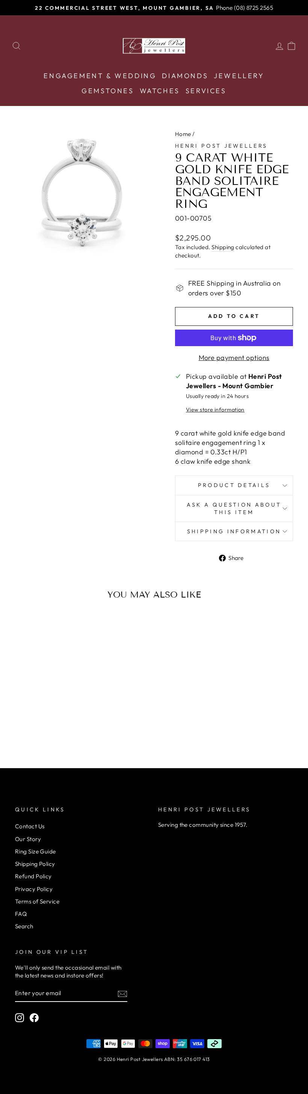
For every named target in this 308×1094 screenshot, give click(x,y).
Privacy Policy (34, 889)
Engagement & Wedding (100, 75)
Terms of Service (37, 901)
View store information (215, 409)
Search (24, 926)
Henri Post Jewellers (221, 145)
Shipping (222, 247)
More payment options (234, 357)
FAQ (21, 913)
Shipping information (234, 531)
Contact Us (30, 826)
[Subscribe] (122, 993)
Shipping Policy (35, 863)
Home (183, 134)
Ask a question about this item (234, 508)
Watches (160, 90)
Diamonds (185, 75)
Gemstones (108, 90)
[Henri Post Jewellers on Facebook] (34, 1017)
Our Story (28, 839)
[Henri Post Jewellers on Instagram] (19, 1017)
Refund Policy (33, 876)
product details (234, 485)
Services (206, 90)
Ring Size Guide (35, 851)
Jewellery (239, 75)
